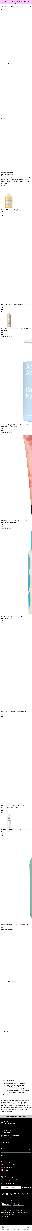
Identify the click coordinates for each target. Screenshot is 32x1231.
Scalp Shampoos (24, 1090)
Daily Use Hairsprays (22, 1087)
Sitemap (26, 1212)
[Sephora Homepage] (5, 6)
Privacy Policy (4, 1212)
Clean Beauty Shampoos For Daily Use (13, 1086)
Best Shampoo (7, 1089)
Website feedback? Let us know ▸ (16, 1116)
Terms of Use (12, 1212)
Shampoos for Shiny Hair (8, 1106)
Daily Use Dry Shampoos (10, 1085)
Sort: (5, 186)
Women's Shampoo (14, 1090)
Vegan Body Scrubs (6, 1111)
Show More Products (7, 929)
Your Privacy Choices (6, 1214)
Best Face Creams (9, 1107)
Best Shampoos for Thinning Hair (18, 1109)
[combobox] (17, 6)
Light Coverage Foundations (20, 1104)
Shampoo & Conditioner (7, 64)
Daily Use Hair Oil (8, 1092)
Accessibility (19, 1212)
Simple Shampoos (16, 1089)
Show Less (4, 183)
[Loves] (26, 6)
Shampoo (4, 118)
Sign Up (26, 1187)
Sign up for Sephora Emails (9, 1184)
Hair (2, 10)
